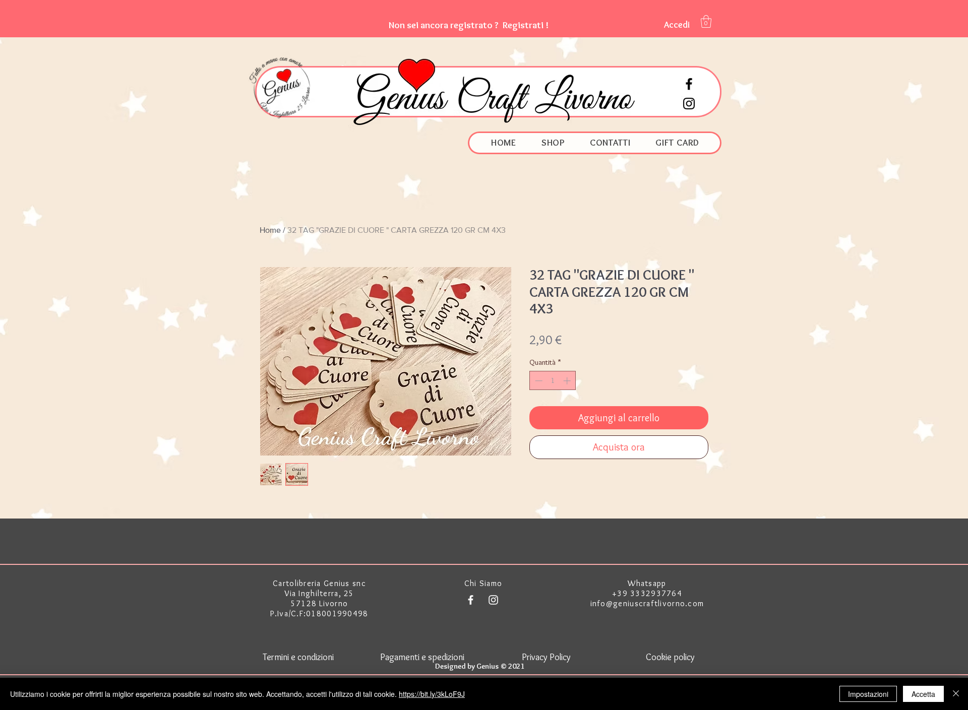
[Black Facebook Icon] (689, 84)
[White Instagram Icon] (493, 600)
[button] (469, 25)
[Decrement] (537, 380)
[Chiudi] (956, 694)
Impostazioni (868, 694)
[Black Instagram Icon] (689, 103)
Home (270, 230)
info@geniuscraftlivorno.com (647, 603)
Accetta (923, 694)
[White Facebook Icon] (470, 600)
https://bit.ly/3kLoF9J (432, 694)
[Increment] (568, 380)
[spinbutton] (552, 380)
